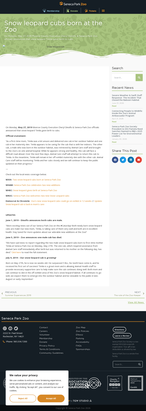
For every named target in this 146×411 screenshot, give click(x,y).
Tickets (92, 11)
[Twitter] (16, 328)
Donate (74, 11)
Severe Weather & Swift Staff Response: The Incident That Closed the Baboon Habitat (127, 97)
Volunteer (44, 334)
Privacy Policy (47, 345)
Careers (43, 331)
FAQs (79, 345)
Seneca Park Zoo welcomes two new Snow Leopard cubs (41, 195)
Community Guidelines (51, 352)
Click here (16, 252)
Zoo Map (80, 327)
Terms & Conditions (49, 349)
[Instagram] (5, 328)
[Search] (139, 77)
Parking (80, 338)
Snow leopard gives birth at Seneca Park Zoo (35, 190)
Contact (43, 327)
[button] (103, 10)
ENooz (79, 334)
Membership (53, 11)
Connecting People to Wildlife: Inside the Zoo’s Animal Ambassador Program (127, 113)
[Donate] (67, 10)
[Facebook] (10, 328)
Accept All (51, 398)
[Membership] (44, 10)
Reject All (22, 398)
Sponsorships (83, 349)
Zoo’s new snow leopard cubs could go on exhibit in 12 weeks (61, 201)
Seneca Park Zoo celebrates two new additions (37, 185)
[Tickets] (86, 10)
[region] (37, 388)
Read (114, 106)
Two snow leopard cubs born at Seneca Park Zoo (37, 179)
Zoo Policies (82, 331)
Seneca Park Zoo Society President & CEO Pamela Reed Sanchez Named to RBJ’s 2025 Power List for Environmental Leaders (127, 131)
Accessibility (82, 341)
